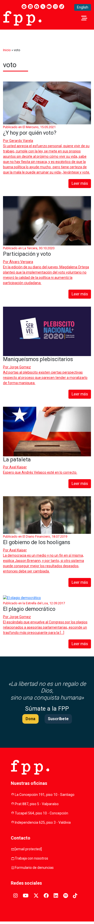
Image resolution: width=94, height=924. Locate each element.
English (82, 7)
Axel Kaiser (18, 467)
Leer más (79, 183)
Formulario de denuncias (34, 868)
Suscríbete (58, 718)
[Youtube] (49, 6)
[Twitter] (42, 6)
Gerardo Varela (21, 141)
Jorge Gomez (20, 367)
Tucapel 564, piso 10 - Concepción (41, 813)
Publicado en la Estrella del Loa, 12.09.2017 (34, 603)
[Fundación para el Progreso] (22, 18)
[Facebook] (36, 6)
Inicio (7, 50)
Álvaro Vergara (21, 262)
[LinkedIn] (30, 6)
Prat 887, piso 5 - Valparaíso (37, 804)
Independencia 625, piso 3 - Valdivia (43, 822)
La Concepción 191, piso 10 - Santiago (44, 795)
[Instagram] (55, 6)
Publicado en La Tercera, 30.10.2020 (28, 248)
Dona (30, 718)
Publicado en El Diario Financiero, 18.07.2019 (35, 536)
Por (18, 141)
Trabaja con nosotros (31, 858)
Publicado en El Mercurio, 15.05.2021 (29, 127)
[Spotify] (24, 6)
